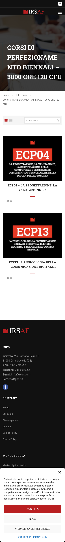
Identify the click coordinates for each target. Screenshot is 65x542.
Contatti (7, 426)
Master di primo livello (14, 465)
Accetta (33, 509)
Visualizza (32, 158)
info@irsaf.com (20, 374)
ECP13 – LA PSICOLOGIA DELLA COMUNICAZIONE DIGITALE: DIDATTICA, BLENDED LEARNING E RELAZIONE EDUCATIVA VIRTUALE (32, 264)
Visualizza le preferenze (32, 528)
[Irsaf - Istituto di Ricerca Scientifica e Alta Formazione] (33, 12)
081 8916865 (22, 369)
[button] (59, 472)
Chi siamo (8, 414)
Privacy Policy (40, 537)
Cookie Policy (24, 537)
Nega (32, 518)
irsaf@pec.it (15, 379)
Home (6, 407)
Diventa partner (11, 420)
